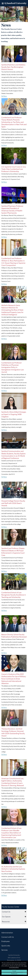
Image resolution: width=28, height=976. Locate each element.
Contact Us (6, 912)
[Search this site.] (5, 3)
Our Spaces (6, 916)
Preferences (14, 973)
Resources (6, 921)
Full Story (4, 96)
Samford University (14, 955)
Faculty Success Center (10, 907)
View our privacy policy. (18, 966)
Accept (14, 971)
